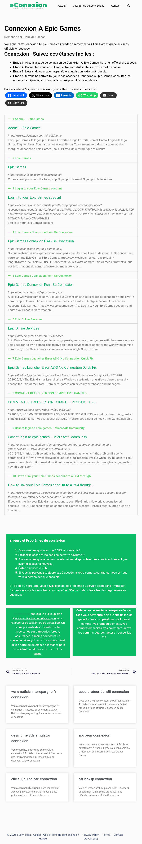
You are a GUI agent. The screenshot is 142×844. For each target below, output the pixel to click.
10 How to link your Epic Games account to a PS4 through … (53, 476)
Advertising (91, 838)
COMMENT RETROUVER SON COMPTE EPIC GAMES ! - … (52, 402)
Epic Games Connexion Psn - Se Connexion (41, 285)
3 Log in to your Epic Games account (37, 188)
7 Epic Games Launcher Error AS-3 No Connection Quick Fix (53, 358)
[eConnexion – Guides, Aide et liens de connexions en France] (28, 5)
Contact (115, 5)
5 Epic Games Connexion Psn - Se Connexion (42, 275)
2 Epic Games (21, 158)
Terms (106, 834)
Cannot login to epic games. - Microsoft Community (47, 437)
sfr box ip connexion (95, 779)
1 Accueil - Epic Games (28, 119)
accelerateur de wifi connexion (104, 692)
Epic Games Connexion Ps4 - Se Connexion (41, 241)
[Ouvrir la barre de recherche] (128, 5)
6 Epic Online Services (27, 319)
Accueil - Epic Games (24, 128)
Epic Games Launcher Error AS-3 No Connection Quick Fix (52, 367)
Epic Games (17, 167)
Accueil (62, 5)
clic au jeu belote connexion (34, 779)
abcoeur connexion (94, 735)
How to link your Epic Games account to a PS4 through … (51, 485)
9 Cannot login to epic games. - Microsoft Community (48, 428)
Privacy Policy (91, 834)
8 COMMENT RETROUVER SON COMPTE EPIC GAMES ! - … (51, 393)
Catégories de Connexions (88, 5)
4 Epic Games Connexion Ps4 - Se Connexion (42, 232)
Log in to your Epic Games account (34, 197)
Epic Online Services (23, 328)
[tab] (71, 119)
